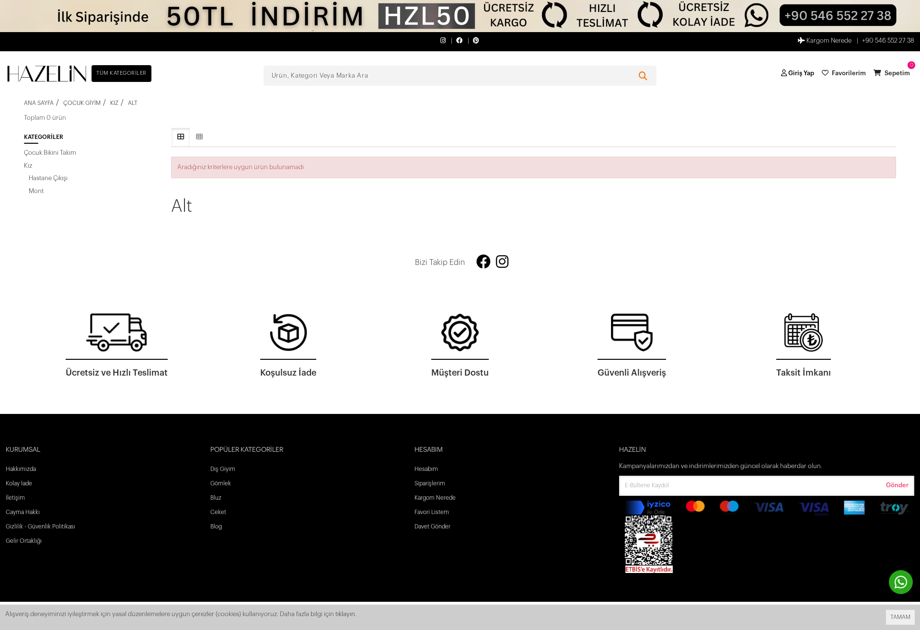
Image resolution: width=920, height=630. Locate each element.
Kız (28, 165)
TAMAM (900, 617)
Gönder (897, 485)
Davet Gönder (432, 526)
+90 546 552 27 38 (888, 40)
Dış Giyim (222, 469)
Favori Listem (431, 512)
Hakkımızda (21, 469)
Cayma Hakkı (23, 512)
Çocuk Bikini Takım (50, 152)
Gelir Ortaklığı (24, 541)
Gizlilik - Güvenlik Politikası (40, 526)
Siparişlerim (429, 483)
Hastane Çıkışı (48, 178)
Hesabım (426, 469)
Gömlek (220, 483)
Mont (36, 191)
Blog (216, 526)
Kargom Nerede (828, 40)
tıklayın (345, 614)
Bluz (215, 498)
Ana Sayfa (39, 103)
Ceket (218, 512)
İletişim (15, 498)
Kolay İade (19, 483)
